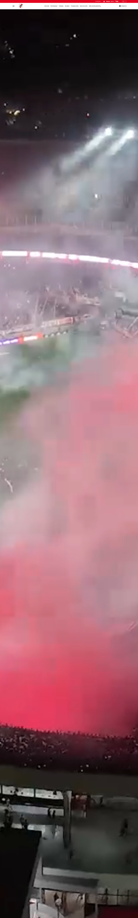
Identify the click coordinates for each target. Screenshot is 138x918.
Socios (46, 6)
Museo (67, 6)
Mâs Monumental (95, 6)
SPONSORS (97, 1)
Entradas (54, 6)
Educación (83, 6)
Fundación (74, 6)
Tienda (61, 6)
